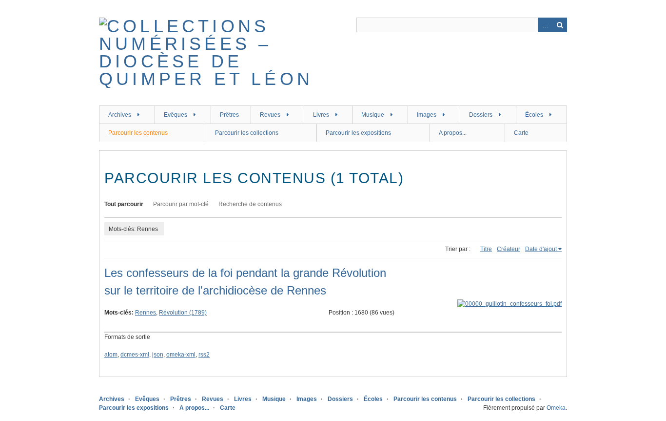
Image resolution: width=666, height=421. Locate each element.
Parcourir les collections (246, 132)
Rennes (145, 312)
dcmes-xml (134, 354)
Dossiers (480, 114)
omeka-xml (181, 354)
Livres (321, 114)
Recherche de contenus (250, 204)
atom (111, 354)
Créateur (508, 249)
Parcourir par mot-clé (181, 204)
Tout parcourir (123, 204)
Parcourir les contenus (138, 132)
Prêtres (229, 114)
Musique (372, 114)
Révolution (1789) (183, 312)
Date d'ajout (541, 249)
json (157, 354)
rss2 (204, 354)
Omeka (556, 407)
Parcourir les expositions (358, 132)
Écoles (534, 114)
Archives (119, 114)
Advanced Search (545, 25)
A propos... (453, 132)
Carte (521, 132)
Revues (270, 114)
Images (426, 114)
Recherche (559, 25)
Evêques (175, 114)
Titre (486, 249)
